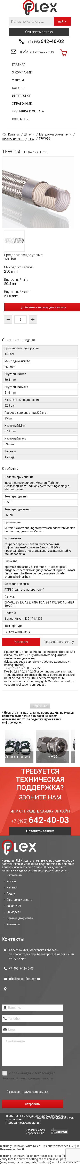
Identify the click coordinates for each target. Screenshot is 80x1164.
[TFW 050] (38, 192)
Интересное (21, 96)
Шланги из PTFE (13, 139)
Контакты (20, 119)
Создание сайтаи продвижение (35, 1132)
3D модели (14, 912)
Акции (11, 893)
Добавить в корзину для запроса (43, 307)
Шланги (29, 134)
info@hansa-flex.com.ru (36, 51)
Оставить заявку (39, 32)
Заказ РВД (14, 905)
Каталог (18, 88)
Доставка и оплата (28, 111)
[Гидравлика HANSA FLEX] (40, 7)
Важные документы (20, 918)
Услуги (18, 80)
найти (62, 21)
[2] (25, 746)
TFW (31, 139)
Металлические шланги (55, 134)
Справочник (22, 103)
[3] (60, 746)
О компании (22, 72)
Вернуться (40, 705)
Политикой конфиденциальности (27, 1078)
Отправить (32, 1104)
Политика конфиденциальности (55, 1117)
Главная (18, 65)
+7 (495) (46, 41)
